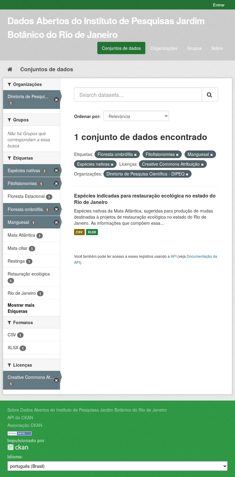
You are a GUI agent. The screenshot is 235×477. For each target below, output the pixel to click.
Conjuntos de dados (121, 48)
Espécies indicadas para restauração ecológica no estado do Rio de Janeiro (145, 198)
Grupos (194, 48)
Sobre (217, 48)
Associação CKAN (24, 425)
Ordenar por (86, 116)
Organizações (164, 48)
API (174, 256)
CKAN (17, 447)
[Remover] (135, 154)
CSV (79, 232)
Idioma (14, 456)
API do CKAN (20, 417)
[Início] (10, 69)
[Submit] (210, 94)
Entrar (219, 5)
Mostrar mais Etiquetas (21, 308)
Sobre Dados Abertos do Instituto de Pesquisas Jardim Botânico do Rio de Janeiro (87, 410)
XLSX (92, 232)
